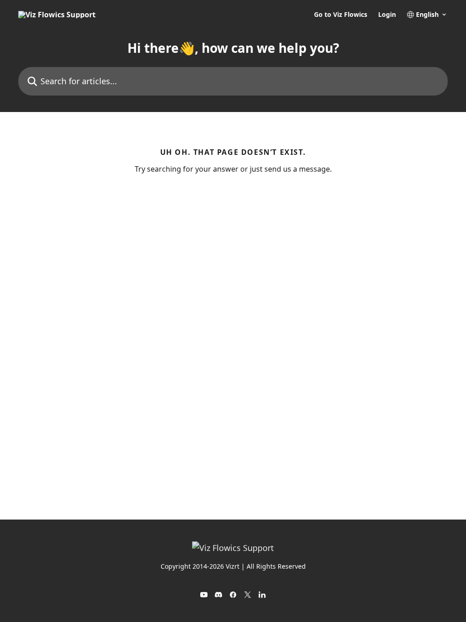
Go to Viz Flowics (340, 14)
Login (387, 14)
